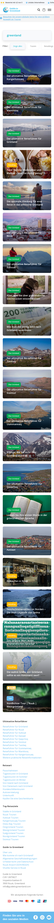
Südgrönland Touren (13, 833)
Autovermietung (11, 792)
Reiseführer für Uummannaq (17, 748)
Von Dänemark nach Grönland (18, 786)
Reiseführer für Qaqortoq (15, 739)
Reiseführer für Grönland (15, 726)
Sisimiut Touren (10, 839)
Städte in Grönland (12, 811)
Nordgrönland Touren (14, 836)
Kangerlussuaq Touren (14, 820)
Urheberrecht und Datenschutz (18, 861)
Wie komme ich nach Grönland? (18, 855)
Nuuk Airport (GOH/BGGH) (16, 864)
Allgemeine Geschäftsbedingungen (20, 858)
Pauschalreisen (10, 770)
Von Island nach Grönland (15, 783)
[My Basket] (44, 10)
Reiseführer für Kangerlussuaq (18, 754)
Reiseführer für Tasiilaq (14, 745)
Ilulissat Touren (10, 817)
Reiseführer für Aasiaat (14, 735)
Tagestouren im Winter (14, 779)
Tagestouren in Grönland (15, 773)
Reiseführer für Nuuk (13, 729)
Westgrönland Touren (14, 830)
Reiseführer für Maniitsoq (15, 751)
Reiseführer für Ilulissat (14, 732)
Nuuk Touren (9, 814)
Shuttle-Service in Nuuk (14, 867)
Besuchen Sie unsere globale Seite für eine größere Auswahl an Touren (26, 18)
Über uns (7, 852)
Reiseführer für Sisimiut (14, 742)
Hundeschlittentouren (14, 789)
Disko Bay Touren (12, 823)
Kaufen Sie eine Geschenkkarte (18, 798)
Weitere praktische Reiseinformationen (22, 757)
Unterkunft (8, 795)
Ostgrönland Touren (13, 827)
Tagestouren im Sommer (15, 776)
